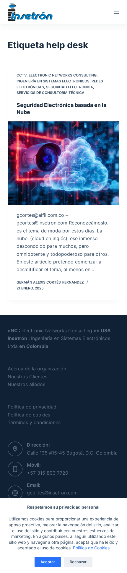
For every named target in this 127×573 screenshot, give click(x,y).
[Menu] (116, 11)
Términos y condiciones (34, 422)
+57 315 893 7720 (47, 473)
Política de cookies (29, 415)
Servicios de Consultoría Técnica (50, 92)
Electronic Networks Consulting (63, 75)
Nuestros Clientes (27, 377)
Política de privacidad (32, 407)
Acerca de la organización (37, 369)
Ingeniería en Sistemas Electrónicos (53, 81)
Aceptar (47, 561)
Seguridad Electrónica (69, 87)
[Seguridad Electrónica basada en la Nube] (63, 163)
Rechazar (78, 561)
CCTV (22, 75)
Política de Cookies (91, 547)
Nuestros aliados (26, 384)
